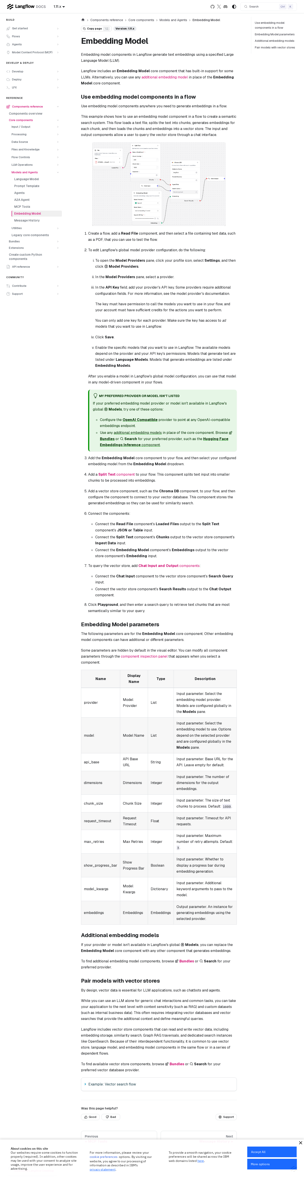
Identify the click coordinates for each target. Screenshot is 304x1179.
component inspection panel (144, 656)
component (116, 474)
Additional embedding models (274, 41)
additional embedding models (138, 432)
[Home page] (83, 20)
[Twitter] (219, 7)
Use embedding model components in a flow (269, 25)
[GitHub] (212, 7)
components (169, 565)
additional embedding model (165, 77)
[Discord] (225, 7)
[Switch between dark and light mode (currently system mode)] (234, 6)
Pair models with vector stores (275, 47)
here (200, 1161)
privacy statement (103, 1169)
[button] (33, 29)
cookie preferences (104, 1157)
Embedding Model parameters (275, 34)
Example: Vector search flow (112, 1084)
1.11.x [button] (57, 6)
